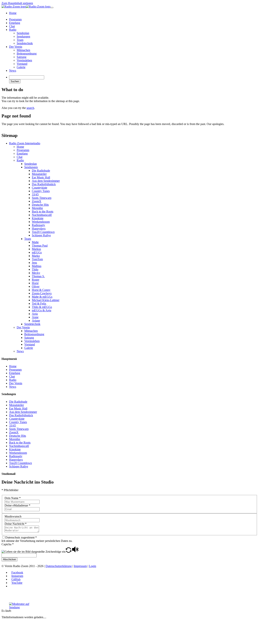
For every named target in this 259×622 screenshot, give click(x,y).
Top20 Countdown (43, 232)
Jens (34, 262)
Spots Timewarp (41, 197)
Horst (35, 283)
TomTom (37, 259)
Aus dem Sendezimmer (46, 180)
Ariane (36, 320)
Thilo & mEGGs (42, 307)
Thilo (35, 269)
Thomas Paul (40, 245)
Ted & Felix (39, 303)
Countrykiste (39, 187)
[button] (68, 551)
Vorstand (29, 344)
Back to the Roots (42, 211)
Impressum (80, 566)
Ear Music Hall (41, 177)
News (20, 351)
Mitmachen (31, 330)
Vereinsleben (32, 341)
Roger (35, 279)
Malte (35, 242)
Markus (36, 249)
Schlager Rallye (41, 235)
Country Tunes (41, 191)
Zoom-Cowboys (42, 293)
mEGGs (37, 252)
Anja (35, 313)
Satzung (29, 337)
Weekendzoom (41, 221)
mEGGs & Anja (41, 310)
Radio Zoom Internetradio (24, 143)
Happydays (39, 228)
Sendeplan (30, 163)
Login (92, 566)
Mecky (36, 272)
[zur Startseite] (26, 6)
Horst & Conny (41, 289)
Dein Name (13, 498)
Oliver (35, 286)
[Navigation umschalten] (51, 7)
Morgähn (37, 208)
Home (20, 146)
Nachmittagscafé (42, 214)
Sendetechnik (32, 324)
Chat (19, 157)
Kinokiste (37, 218)
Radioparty (38, 225)
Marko (36, 255)
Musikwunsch (13, 516)
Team (27, 238)
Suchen (15, 81)
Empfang (22, 153)
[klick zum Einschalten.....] (23, 605)
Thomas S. (38, 276)
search (30, 107)
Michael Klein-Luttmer (45, 300)
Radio (20, 160)
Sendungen (31, 167)
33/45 (35, 194)
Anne (35, 317)
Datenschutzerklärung (59, 566)
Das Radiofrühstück (44, 184)
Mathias (36, 266)
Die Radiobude (41, 170)
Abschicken (9, 559)
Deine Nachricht (16, 523)
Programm (23, 150)
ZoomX (36, 201)
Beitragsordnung (34, 334)
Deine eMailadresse (17, 505)
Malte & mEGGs (42, 296)
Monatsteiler (39, 174)
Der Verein (23, 327)
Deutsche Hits (40, 204)
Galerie (28, 347)
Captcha (8, 544)
